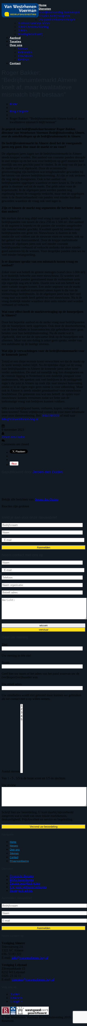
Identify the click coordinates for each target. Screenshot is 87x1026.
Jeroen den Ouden (13, 437)
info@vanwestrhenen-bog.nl (20, 419)
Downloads (25, 56)
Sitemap (14, 853)
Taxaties (15, 41)
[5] (21, 719)
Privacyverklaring (19, 861)
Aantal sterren (10, 771)
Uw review (9, 785)
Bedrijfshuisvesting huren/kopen (59, 12)
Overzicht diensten (22, 876)
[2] (21, 709)
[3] (21, 712)
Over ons (16, 45)
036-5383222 (50, 415)
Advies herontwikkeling (33, 26)
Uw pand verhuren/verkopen (57, 19)
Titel (4, 644)
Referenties (25, 52)
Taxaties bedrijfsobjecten (54, 16)
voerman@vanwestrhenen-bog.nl (33, 979)
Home (43, 5)
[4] (21, 716)
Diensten (45, 8)
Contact (15, 63)
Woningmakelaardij (30, 34)
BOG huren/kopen (22, 879)
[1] (21, 706)
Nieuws (23, 48)
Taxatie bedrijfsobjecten (25, 883)
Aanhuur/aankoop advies (34, 23)
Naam (5, 662)
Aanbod (15, 37)
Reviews (23, 59)
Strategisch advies (21, 890)
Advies (22, 30)
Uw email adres (12, 684)
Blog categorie (19, 111)
